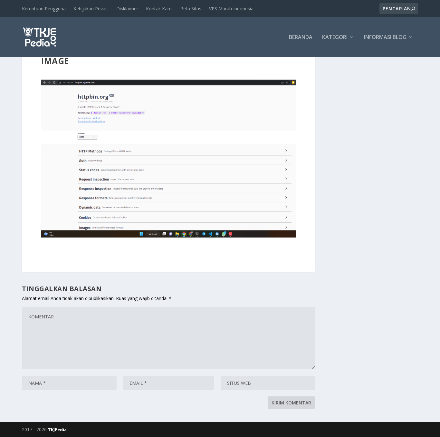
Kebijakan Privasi (91, 8)
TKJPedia (57, 429)
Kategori (335, 37)
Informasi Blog (385, 37)
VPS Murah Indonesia (231, 8)
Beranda (300, 37)
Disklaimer (127, 8)
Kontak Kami (159, 8)
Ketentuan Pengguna (44, 8)
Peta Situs (190, 8)
